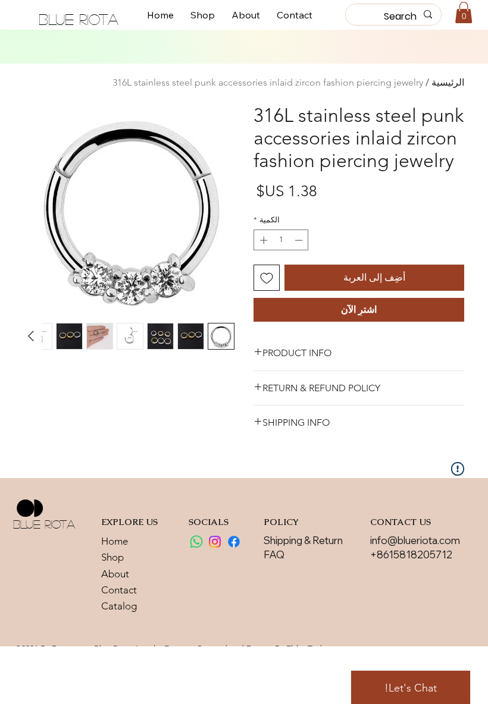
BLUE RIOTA (78, 19)
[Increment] (262, 240)
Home (114, 541)
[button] (464, 12)
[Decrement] (300, 240)
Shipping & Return (303, 540)
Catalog (119, 606)
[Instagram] (215, 541)
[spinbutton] (281, 240)
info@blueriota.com (415, 540)
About (115, 574)
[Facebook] (234, 541)
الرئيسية (447, 82)
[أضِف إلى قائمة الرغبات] (267, 278)
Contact (119, 590)
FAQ (274, 554)
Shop (112, 557)
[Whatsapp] (196, 541)
